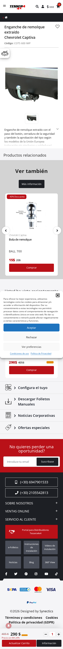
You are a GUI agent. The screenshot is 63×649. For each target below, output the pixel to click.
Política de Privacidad (41, 353)
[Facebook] (6, 573)
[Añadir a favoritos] (57, 27)
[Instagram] (36, 573)
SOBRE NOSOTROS (19, 503)
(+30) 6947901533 (34, 482)
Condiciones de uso (19, 353)
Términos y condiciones (23, 617)
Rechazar (31, 337)
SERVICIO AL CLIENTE (20, 519)
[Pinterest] (26, 573)
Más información (31, 184)
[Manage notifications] (8, 625)
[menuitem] (37, 6)
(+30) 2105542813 (34, 492)
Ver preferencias (31, 346)
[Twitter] (15, 573)
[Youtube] (46, 573)
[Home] (6, 17)
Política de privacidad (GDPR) (31, 622)
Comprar (31, 267)
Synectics (46, 611)
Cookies (52, 617)
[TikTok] (56, 573)
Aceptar (31, 327)
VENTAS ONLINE (17, 511)
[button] (57, 295)
